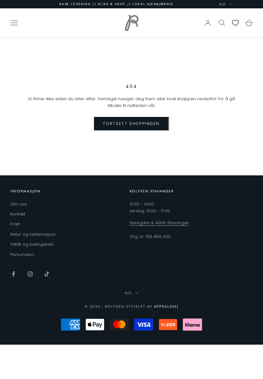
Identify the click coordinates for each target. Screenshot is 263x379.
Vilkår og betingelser (32, 244)
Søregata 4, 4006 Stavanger (159, 223)
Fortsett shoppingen (131, 123)
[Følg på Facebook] (13, 274)
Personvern (22, 254)
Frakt (15, 224)
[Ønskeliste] (235, 23)
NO (222, 4)
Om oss (18, 204)
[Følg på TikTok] (47, 274)
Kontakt (17, 214)
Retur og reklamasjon (32, 234)
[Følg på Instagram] (30, 274)
